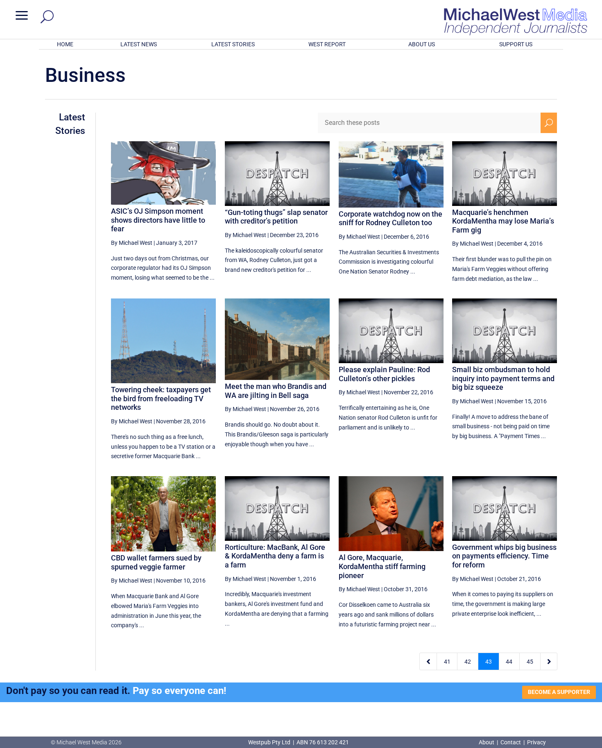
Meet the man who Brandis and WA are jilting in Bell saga (275, 391)
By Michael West (131, 243)
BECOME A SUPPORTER (559, 692)
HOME (65, 44)
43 (488, 661)
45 (530, 661)
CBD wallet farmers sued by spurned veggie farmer (156, 562)
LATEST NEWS (138, 44)
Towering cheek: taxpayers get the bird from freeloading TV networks (161, 398)
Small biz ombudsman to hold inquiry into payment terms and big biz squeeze (503, 378)
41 (447, 661)
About (487, 742)
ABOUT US (421, 44)
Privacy (536, 742)
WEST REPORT (327, 44)
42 (467, 661)
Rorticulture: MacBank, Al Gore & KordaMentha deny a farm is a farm (275, 556)
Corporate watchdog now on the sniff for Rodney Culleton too (390, 218)
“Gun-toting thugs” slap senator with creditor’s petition (276, 217)
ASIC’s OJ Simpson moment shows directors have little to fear (158, 220)
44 (509, 661)
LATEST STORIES (233, 44)
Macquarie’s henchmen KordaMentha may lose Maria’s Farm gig (503, 221)
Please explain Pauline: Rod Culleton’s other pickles (384, 374)
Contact (510, 742)
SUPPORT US (515, 44)
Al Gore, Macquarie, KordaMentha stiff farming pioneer (382, 566)
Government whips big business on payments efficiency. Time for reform (504, 556)
